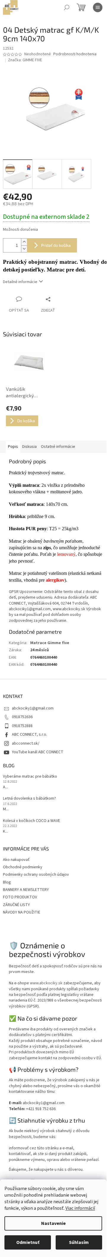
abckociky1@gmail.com (33, 708)
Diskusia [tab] (29, 447)
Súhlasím (79, 1242)
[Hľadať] (67, 7)
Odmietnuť (27, 1242)
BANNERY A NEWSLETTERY (26, 890)
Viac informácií (80, 1208)
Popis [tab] (13, 447)
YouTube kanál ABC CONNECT (37, 752)
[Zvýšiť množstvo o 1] (24, 241)
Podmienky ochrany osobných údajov (36, 875)
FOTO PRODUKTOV (20, 897)
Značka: (25, 60)
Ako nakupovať (16, 860)
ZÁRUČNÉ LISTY (16, 905)
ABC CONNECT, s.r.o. (29, 734)
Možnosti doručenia (20, 230)
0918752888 (22, 726)
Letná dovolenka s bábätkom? (29, 798)
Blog (7, 882)
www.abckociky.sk (46, 983)
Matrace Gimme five (49, 643)
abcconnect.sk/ (25, 743)
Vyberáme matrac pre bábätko (30, 776)
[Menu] (98, 7)
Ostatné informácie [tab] (58, 447)
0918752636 (22, 717)
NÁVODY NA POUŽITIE (21, 912)
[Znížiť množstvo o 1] (24, 248)
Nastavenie (53, 1223)
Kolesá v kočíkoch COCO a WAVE (31, 821)
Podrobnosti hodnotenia (74, 54)
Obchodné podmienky (22, 867)
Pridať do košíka (56, 245)
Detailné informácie (20, 282)
